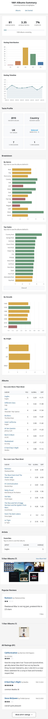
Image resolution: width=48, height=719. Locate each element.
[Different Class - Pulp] (24, 577)
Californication (11, 653)
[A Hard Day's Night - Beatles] (9, 567)
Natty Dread (9, 490)
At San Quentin (10, 428)
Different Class (10, 403)
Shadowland (9, 441)
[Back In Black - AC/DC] (14, 577)
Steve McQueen (11, 698)
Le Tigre (7, 520)
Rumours (8, 469)
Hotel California (10, 422)
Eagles (7, 396)
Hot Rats (8, 496)
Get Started (29, 10)
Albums (18, 10)
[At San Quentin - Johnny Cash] (29, 567)
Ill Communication (11, 484)
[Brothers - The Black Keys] (34, 577)
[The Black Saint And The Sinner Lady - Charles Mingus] (24, 632)
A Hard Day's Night (11, 448)
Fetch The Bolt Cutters (13, 514)
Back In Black (9, 435)
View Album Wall (41, 559)
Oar (6, 409)
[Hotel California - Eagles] (39, 567)
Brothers (8, 416)
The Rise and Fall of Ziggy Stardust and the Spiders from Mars (15, 505)
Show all (24, 288)
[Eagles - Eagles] (19, 567)
